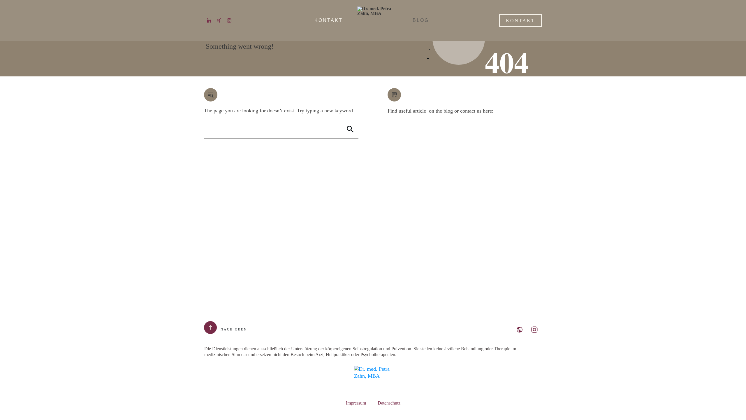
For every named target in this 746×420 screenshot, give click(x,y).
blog (448, 111)
